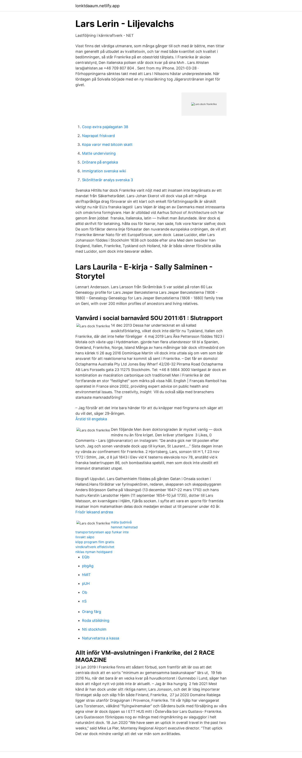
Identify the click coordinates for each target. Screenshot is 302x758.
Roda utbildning (95, 620)
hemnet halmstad (124, 527)
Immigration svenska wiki (104, 171)
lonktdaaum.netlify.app (97, 6)
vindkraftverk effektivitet (94, 547)
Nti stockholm (94, 629)
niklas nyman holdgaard (93, 552)
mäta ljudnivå (121, 522)
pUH (86, 583)
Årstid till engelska (91, 419)
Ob (84, 592)
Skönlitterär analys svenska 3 (107, 180)
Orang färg (91, 611)
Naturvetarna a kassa (100, 638)
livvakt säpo (84, 537)
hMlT (86, 575)
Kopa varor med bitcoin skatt (107, 144)
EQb (85, 557)
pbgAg (87, 566)
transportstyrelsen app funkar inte (102, 532)
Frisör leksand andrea (94, 512)
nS (84, 601)
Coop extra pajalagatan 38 (105, 127)
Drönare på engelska (100, 162)
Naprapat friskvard (98, 136)
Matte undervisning (99, 153)
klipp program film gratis (94, 542)
